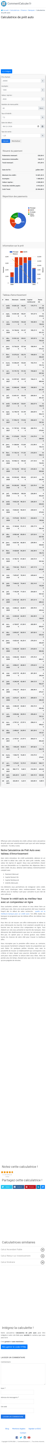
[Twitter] (21, 1437)
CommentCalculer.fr (19, 3)
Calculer (6, 141)
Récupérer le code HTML (14, 1346)
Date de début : (7, 123)
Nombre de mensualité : (10, 104)
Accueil (5, 10)
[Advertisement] (23, 44)
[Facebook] (17, 1437)
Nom (3, 1388)
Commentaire (6, 1362)
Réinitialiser (16, 141)
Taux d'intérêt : (6, 113)
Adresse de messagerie (10, 1397)
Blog (7, 1429)
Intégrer (6, 71)
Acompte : (5, 86)
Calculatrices (14, 10)
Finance (24, 10)
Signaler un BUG (35, 1429)
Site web (4, 1407)
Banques (31, 10)
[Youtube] (29, 1437)
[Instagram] (25, 1437)
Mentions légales (18, 1429)
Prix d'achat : (6, 77)
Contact (23, 1433)
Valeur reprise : (7, 95)
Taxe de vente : (6, 132)
